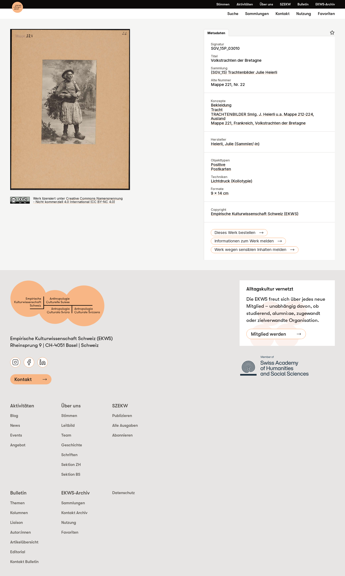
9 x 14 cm (220, 193)
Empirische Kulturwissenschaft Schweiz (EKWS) (254, 213)
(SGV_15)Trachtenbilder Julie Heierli (244, 72)
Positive (218, 164)
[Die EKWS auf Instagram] (15, 362)
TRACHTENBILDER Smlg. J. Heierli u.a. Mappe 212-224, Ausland (262, 116)
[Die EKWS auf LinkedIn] (43, 362)
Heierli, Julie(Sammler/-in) (235, 143)
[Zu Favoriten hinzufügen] (332, 32)
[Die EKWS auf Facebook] (29, 362)
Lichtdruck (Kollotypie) (231, 181)
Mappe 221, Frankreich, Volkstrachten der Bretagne (258, 123)
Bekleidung (221, 105)
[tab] (216, 32)
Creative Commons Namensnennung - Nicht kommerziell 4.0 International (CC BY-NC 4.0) (78, 200)
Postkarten (221, 169)
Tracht (217, 109)
